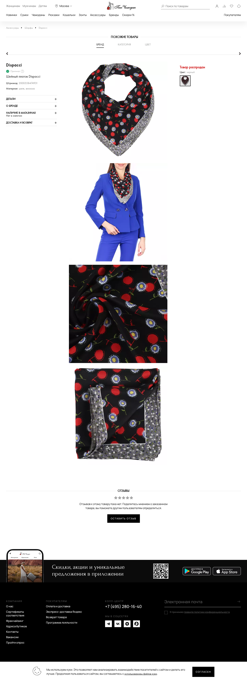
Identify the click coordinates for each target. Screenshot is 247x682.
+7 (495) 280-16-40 (123, 606)
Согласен (203, 671)
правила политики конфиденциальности (207, 612)
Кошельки (69, 15)
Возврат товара (56, 617)
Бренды (114, 15)
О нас (9, 606)
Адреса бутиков (16, 626)
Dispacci (43, 27)
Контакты (12, 632)
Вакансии (12, 637)
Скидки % (128, 15)
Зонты (83, 15)
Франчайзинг (15, 621)
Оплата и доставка (58, 606)
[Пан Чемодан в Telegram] (108, 623)
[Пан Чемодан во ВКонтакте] (117, 623)
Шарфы (29, 27)
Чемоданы (38, 15)
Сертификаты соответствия (15, 613)
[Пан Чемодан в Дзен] (127, 623)
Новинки (11, 15)
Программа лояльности (61, 622)
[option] (116, 112)
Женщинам (13, 6)
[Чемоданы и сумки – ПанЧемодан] (121, 6)
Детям (43, 6)
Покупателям (232, 15)
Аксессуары (98, 15)
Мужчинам (29, 6)
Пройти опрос (15, 642)
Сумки (24, 15)
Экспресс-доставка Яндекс (64, 612)
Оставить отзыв (123, 518)
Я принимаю (200, 612)
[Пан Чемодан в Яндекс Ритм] (136, 623)
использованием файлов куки (140, 674)
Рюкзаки (53, 15)
